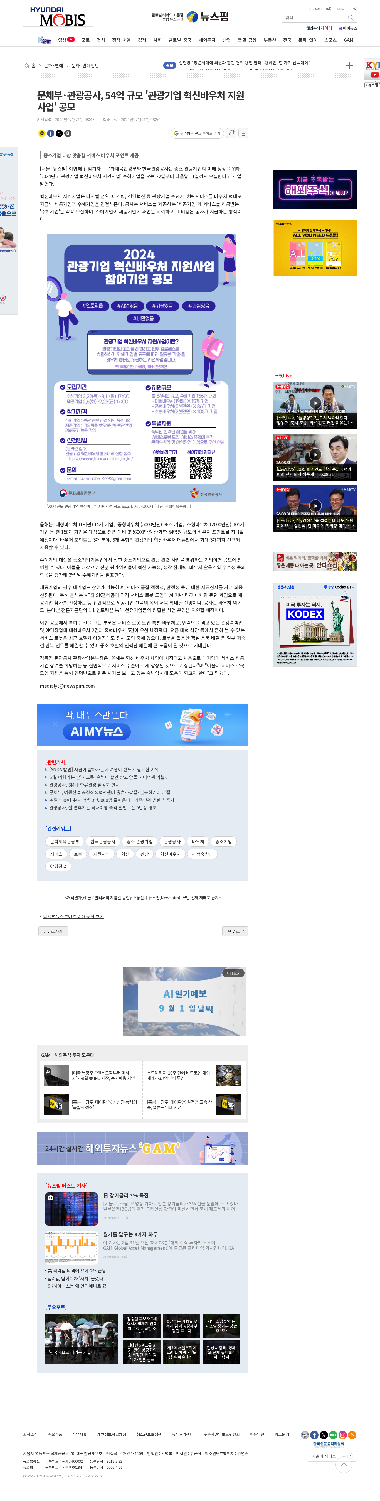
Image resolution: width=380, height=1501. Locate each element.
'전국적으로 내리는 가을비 (72, 1352)
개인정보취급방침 (111, 1434)
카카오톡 (42, 133)
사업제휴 (79, 1434)
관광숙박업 (202, 854)
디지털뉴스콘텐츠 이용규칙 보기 (73, 916)
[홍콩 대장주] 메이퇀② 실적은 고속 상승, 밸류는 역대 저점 (179, 1104)
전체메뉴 (28, 39)
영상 (62, 39)
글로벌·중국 (180, 39)
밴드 (67, 133)
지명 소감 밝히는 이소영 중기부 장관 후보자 (221, 1326)
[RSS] (352, 1435)
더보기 (349, 65)
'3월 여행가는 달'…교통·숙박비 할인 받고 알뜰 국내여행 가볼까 (109, 777)
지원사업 (101, 854)
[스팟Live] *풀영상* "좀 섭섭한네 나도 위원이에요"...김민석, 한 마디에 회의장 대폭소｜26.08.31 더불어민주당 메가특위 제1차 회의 (315, 523)
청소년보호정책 (149, 1434)
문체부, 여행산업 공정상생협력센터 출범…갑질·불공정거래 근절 (109, 792)
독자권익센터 (182, 1434)
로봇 (78, 854)
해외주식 (319, 28)
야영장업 (58, 866)
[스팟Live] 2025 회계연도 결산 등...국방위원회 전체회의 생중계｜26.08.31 (314, 471)
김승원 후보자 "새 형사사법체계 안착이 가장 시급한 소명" (142, 1326)
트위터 (59, 133)
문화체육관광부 (64, 841)
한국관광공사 (102, 841)
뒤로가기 (55, 931)
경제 (142, 39)
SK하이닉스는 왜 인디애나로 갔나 (79, 1286)
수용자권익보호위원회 (222, 1434)
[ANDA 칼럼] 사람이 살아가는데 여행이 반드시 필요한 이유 (104, 769)
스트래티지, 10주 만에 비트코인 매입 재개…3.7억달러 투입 (178, 1075)
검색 (351, 17)
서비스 (56, 854)
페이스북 (50, 133)
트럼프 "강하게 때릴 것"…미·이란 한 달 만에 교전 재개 (227, 65)
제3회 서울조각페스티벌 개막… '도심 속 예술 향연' (181, 1352)
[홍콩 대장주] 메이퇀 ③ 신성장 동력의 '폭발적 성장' (104, 1104)
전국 (287, 39)
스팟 (283, 375)
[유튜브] (305, 1435)
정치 (101, 39)
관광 (144, 854)
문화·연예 (307, 39)
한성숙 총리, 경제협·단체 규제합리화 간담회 (221, 1352)
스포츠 (330, 39)
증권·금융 (247, 39)
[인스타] (343, 1435)
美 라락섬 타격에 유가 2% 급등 (77, 1270)
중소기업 (223, 841)
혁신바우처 (170, 854)
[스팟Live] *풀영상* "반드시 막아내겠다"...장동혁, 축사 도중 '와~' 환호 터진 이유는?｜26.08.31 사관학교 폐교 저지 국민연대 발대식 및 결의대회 (315, 420)
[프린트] (243, 133)
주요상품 (55, 1434)
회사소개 (30, 1434)
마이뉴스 (348, 28)
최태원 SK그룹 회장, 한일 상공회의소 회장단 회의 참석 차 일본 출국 (141, 1352)
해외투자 (207, 39)
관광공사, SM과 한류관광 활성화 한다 (84, 785)
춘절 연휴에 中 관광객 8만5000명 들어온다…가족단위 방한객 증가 (111, 800)
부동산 (270, 39)
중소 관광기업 (140, 841)
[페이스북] (314, 1435)
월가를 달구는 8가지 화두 (130, 1234)
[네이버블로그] (333, 1435)
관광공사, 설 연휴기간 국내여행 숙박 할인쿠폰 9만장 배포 (103, 807)
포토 (86, 39)
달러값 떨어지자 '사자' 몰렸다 (75, 1278)
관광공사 (172, 841)
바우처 (198, 841)
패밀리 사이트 (324, 1456)
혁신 (125, 854)
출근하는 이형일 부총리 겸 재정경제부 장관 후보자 (181, 1326)
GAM (349, 39)
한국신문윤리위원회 (328, 1444)
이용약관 (257, 1434)
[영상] (315, 405)
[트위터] (324, 1435)
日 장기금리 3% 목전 (126, 1195)
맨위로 (234, 931)
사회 (157, 39)
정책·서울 (121, 39)
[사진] (71, 1208)
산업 (227, 39)
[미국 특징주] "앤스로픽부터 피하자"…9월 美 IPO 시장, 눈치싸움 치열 (103, 1075)
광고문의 (282, 1434)
